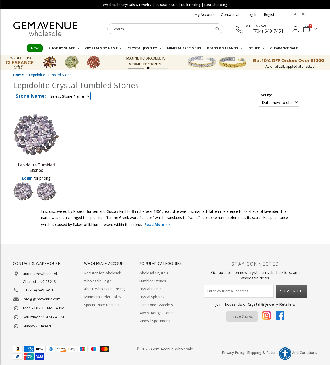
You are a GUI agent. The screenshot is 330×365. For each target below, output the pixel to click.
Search (217, 29)
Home (18, 74)
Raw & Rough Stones (156, 312)
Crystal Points (150, 288)
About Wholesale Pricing (104, 288)
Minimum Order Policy (102, 296)
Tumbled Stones (152, 280)
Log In (252, 14)
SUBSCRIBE (291, 290)
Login (27, 178)
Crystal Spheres (151, 296)
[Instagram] (266, 316)
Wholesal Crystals (153, 272)
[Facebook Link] (295, 14)
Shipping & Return (262, 352)
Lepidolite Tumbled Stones (51, 74)
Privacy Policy (233, 352)
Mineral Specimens (154, 320)
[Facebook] (280, 316)
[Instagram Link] (303, 14)
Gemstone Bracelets (156, 304)
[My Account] (295, 29)
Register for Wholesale (103, 272)
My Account (204, 14)
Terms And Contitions (298, 352)
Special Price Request (102, 304)
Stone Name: (31, 96)
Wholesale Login (98, 280)
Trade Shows (242, 316)
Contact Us (230, 14)
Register (271, 14)
